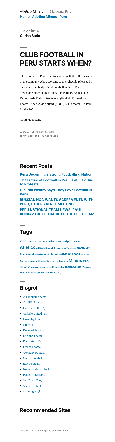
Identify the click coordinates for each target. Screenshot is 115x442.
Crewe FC (29, 325)
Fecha (76, 254)
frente (83, 254)
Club (22, 254)
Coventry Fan (31, 319)
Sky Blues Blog (32, 380)
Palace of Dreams (34, 375)
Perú (86, 260)
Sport (80, 266)
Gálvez (23, 261)
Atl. (79, 241)
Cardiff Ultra (31, 302)
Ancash (61, 241)
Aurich (50, 248)
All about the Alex (34, 297)
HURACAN (31, 261)
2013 (40, 241)
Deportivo (56, 254)
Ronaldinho (58, 267)
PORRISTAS (25, 267)
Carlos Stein (51, 135)
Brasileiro (73, 248)
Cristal (47, 254)
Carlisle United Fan (35, 314)
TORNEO (23, 273)
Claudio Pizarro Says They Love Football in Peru (56, 192)
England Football (33, 336)
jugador (50, 261)
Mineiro (63, 261)
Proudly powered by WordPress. (53, 430)
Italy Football (31, 364)
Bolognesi (58, 248)
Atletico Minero (32, 11)
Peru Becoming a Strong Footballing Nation (56, 174)
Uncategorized (31, 135)
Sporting (88, 267)
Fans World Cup (33, 341)
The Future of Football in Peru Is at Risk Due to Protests (56, 182)
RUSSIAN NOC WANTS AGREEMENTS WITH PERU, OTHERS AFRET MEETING (56, 202)
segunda (70, 267)
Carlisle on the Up (34, 308)
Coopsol (30, 254)
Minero (76, 260)
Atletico (27, 247)
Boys (66, 248)
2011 (30, 241)
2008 (23, 241)
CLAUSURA (83, 247)
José (39, 261)
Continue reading (33, 120)
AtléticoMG (41, 248)
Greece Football (33, 358)
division (66, 254)
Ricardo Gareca (45, 267)
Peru (63, 16)
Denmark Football (34, 330)
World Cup (57, 273)
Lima (56, 261)
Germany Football (34, 353)
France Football (32, 347)
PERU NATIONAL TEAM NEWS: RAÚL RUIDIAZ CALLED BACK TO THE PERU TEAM (57, 212)
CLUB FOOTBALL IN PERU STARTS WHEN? (56, 59)
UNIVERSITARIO (45, 272)
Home (25, 16)
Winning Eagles (33, 391)
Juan (44, 261)
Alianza (53, 241)
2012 (35, 241)
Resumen (34, 267)
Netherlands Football (36, 369)
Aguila (45, 241)
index (26, 132)
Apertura (71, 241)
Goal (87, 254)
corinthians (39, 254)
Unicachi (32, 273)
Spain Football (32, 386)
